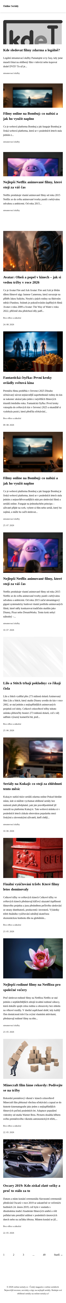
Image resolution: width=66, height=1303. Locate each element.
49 (44, 1254)
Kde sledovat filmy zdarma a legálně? (31, 50)
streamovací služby (11, 73)
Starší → (58, 1254)
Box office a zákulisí (12, 318)
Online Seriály (11, 6)
